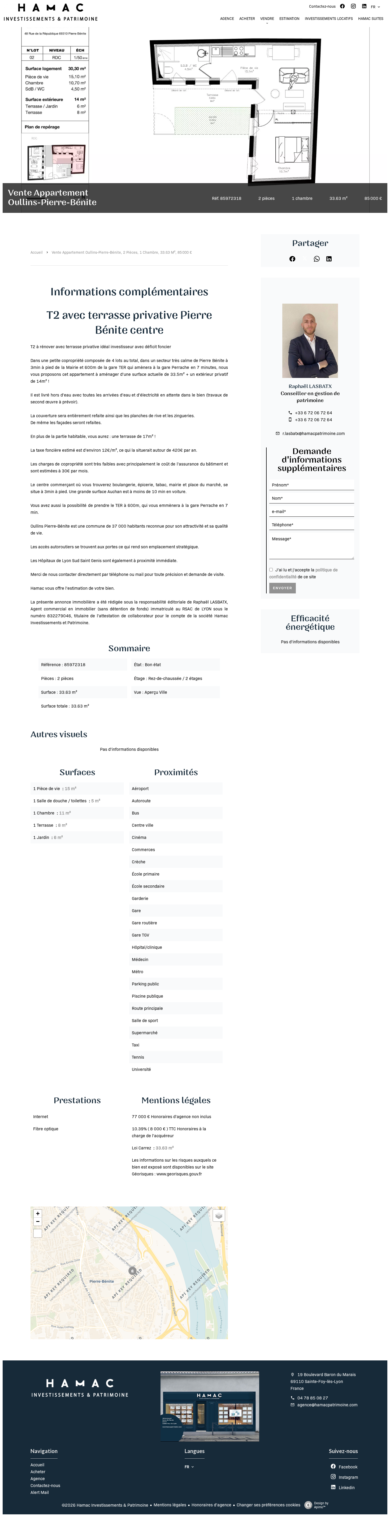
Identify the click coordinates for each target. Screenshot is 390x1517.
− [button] (38, 1221)
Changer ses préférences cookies (268, 1504)
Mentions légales (170, 1504)
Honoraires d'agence (211, 1504)
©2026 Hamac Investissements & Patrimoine (105, 1505)
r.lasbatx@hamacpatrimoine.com (314, 433)
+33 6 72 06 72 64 (313, 412)
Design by (321, 1505)
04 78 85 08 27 (312, 1397)
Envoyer (282, 588)
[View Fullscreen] (38, 1233)
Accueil (37, 252)
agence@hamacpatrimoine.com (327, 1404)
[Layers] (219, 1215)
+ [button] (38, 1213)
